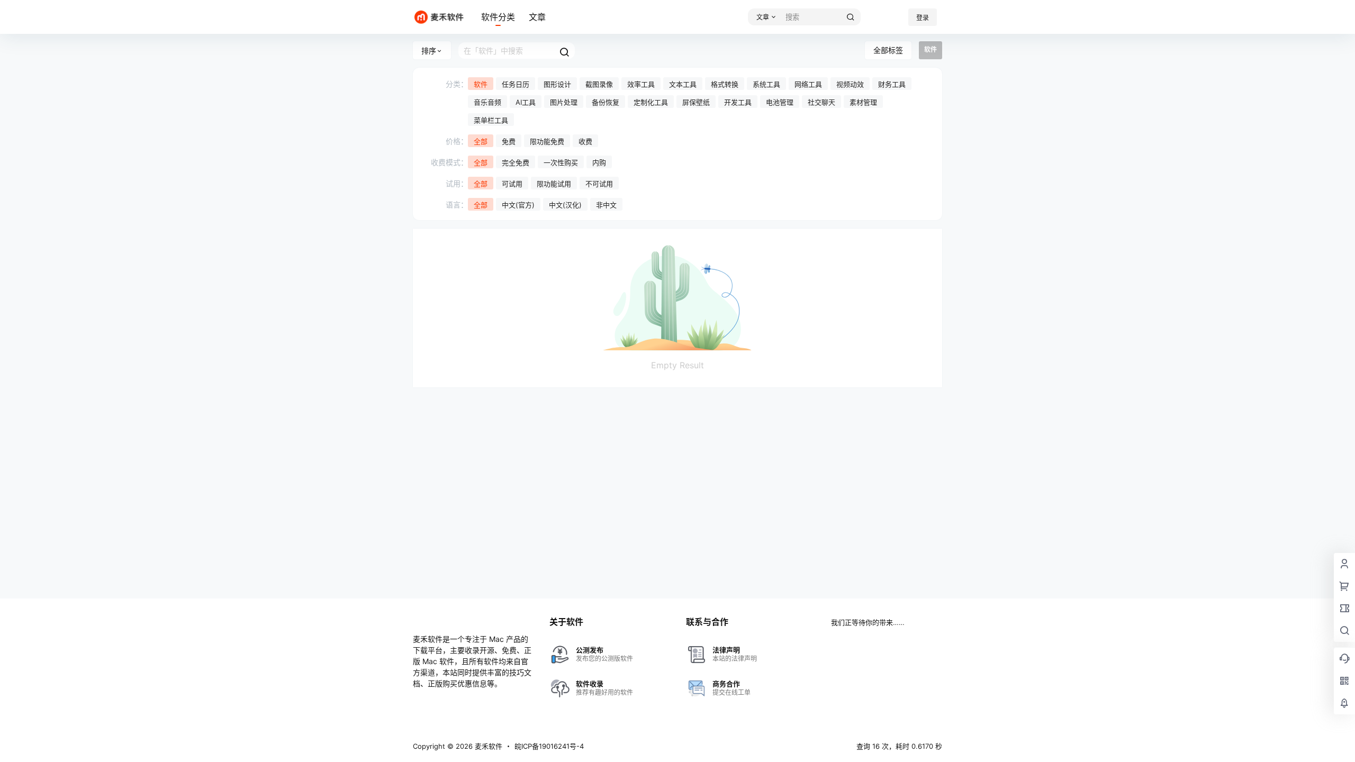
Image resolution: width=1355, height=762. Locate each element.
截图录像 (599, 84)
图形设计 (557, 84)
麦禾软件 (487, 746)
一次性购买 (561, 162)
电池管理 (779, 102)
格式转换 (724, 84)
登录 (922, 18)
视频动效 (850, 84)
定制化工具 (651, 102)
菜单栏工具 (491, 120)
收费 (585, 141)
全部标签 (888, 50)
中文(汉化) (565, 205)
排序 (428, 50)
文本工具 (683, 84)
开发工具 (738, 102)
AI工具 (526, 102)
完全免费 (515, 162)
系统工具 (766, 84)
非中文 (606, 205)
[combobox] (821, 16)
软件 (480, 84)
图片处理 (563, 102)
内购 (599, 162)
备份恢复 (605, 102)
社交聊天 (821, 102)
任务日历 (515, 84)
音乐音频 (487, 102)
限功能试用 (554, 183)
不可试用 (599, 183)
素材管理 (863, 102)
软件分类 (498, 17)
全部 (480, 141)
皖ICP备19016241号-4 (549, 746)
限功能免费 (547, 141)
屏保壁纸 (696, 102)
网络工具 (808, 84)
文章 (537, 17)
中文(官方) (518, 205)
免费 (509, 141)
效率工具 (641, 84)
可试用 (512, 183)
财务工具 (892, 84)
